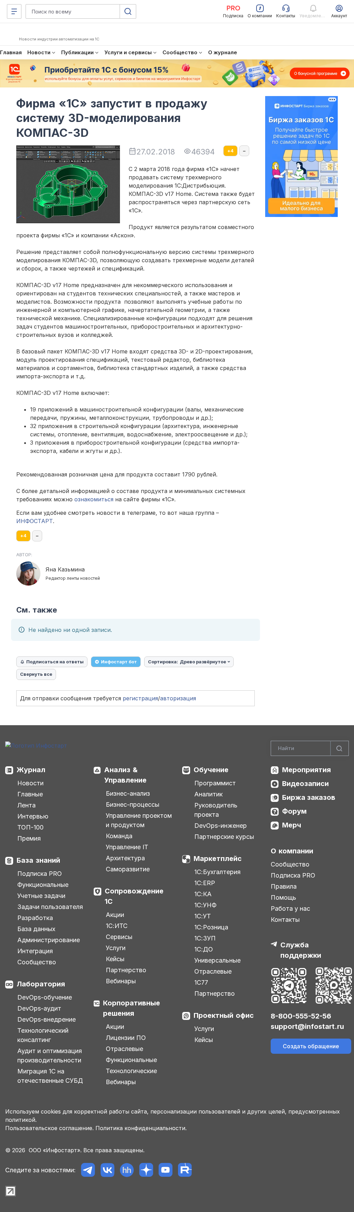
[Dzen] (146, 1170)
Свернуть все (36, 674)
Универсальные (217, 960)
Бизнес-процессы (132, 804)
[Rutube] (185, 1170)
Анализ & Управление (125, 775)
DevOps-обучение (44, 997)
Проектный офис (224, 1015)
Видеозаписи (305, 783)
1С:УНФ (205, 905)
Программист (215, 783)
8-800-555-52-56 (301, 1016)
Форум (294, 811)
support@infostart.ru (307, 1026)
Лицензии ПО (126, 1037)
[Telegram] (88, 1170)
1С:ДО (203, 949)
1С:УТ (202, 916)
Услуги (115, 947)
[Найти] (339, 748)
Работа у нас (290, 908)
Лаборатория (41, 984)
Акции (115, 914)
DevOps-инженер (220, 825)
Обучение (211, 770)
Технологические (131, 1070)
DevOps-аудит (39, 1008)
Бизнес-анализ (128, 793)
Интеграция (35, 951)
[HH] (127, 1170)
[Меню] (14, 11)
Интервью (32, 816)
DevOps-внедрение (46, 1019)
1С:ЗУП (205, 938)
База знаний (38, 860)
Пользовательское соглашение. (49, 1128)
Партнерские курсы (224, 836)
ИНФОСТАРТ (34, 521)
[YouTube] (165, 1170)
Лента (26, 805)
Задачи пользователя (50, 906)
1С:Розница (211, 927)
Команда (119, 836)
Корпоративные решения (131, 1008)
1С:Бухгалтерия (217, 871)
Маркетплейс (218, 858)
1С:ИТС (117, 925)
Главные (30, 794)
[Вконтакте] (107, 1170)
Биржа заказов (308, 797)
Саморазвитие (128, 869)
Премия (29, 838)
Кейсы (115, 959)
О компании (292, 851)
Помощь (283, 897)
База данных (36, 928)
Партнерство (126, 970)
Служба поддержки (300, 950)
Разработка (35, 917)
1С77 (201, 982)
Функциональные (42, 884)
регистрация (140, 698)
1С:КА (203, 894)
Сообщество (36, 962)
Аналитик (208, 794)
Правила (284, 886)
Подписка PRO (39, 873)
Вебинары (121, 981)
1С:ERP (204, 883)
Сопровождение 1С (134, 896)
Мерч (291, 825)
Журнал (31, 770)
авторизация (178, 698)
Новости (30, 783)
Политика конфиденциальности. (141, 1128)
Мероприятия (306, 770)
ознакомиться (93, 499)
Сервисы (119, 936)
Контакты (285, 919)
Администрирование (48, 940)
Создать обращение (311, 1046)
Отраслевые (124, 1048)
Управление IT (127, 847)
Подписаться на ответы (55, 661)
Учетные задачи (41, 895)
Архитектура (125, 858)
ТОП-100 (30, 827)
